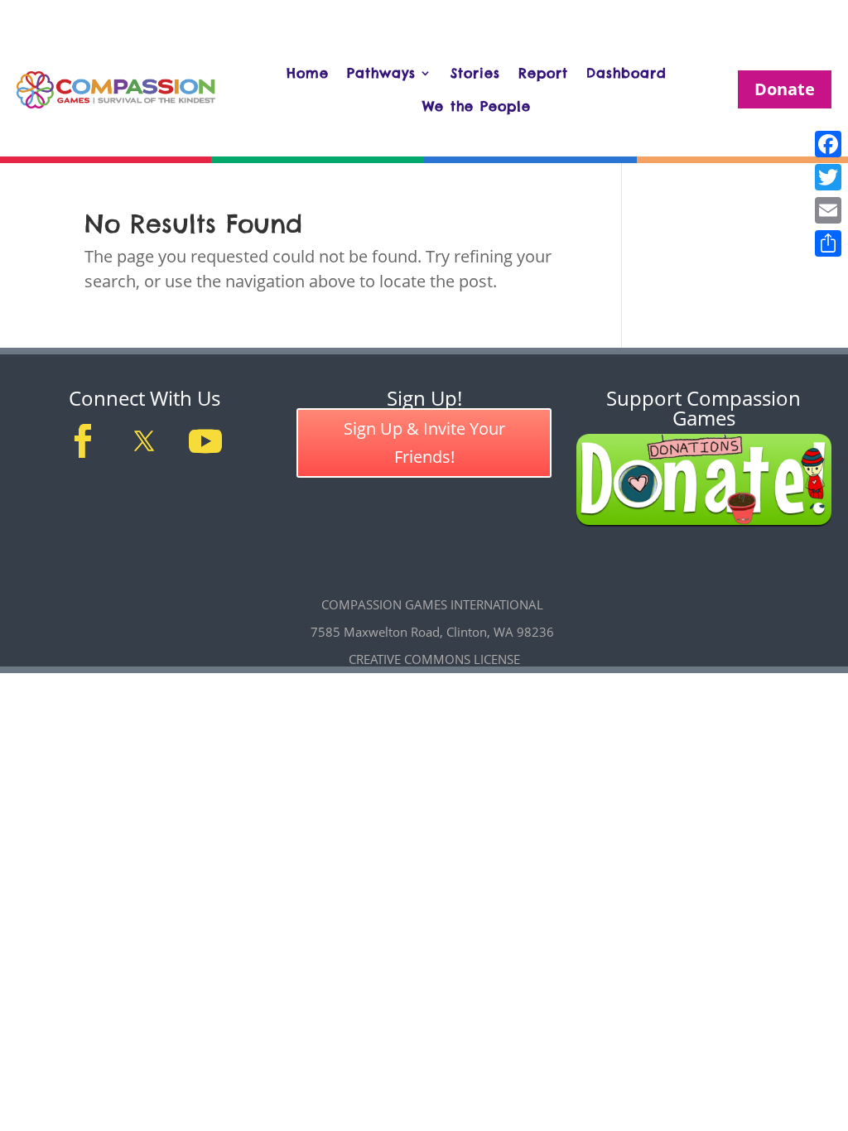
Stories (475, 73)
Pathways (381, 73)
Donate (784, 89)
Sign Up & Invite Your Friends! (424, 442)
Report (543, 73)
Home (308, 73)
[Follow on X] (144, 441)
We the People (476, 106)
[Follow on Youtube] (205, 441)
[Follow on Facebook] (83, 441)
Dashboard (626, 73)
